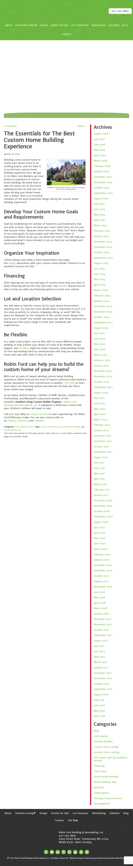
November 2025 (103, 182)
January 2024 (101, 300)
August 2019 (101, 581)
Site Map (73, 820)
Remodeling (98, 25)
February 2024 (102, 295)
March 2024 (101, 290)
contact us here (38, 414)
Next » (82, 126)
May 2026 (99, 149)
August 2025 (101, 198)
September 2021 (103, 451)
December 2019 (103, 565)
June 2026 (99, 144)
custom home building (69, 427)
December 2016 (102, 673)
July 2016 (99, 700)
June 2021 (99, 468)
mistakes (24, 348)
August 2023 (101, 327)
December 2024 (103, 241)
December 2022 (103, 370)
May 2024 (99, 279)
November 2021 (103, 441)
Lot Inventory (80, 25)
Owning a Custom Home (108, 798)
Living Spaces (101, 792)
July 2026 (99, 139)
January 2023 (101, 365)
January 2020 (101, 559)
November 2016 (103, 678)
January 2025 (101, 236)
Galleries (113, 25)
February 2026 (102, 166)
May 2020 (99, 538)
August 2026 (101, 133)
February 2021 (102, 489)
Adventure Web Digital (116, 858)
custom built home (49, 427)
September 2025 (103, 193)
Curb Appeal (101, 736)
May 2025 (99, 214)
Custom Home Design (106, 746)
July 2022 (99, 397)
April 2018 (99, 602)
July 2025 (99, 203)
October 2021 (101, 446)
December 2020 (103, 500)
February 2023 (102, 360)
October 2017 (101, 629)
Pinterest (22, 420)
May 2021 (99, 473)
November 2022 (103, 376)
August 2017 (101, 640)
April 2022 (100, 414)
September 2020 (103, 516)
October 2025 (101, 187)
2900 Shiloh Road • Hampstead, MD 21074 (83, 838)
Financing (99, 765)
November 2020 (103, 505)
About (9, 25)
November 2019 (103, 570)
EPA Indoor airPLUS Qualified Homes (110, 759)
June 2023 (99, 338)
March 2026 (101, 160)
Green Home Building (106, 776)
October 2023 (101, 317)
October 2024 (102, 252)
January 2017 (101, 667)
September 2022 (103, 387)
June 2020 (99, 532)
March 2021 (100, 484)
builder (63, 285)
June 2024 (99, 274)
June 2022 (99, 403)
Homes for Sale (59, 25)
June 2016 (99, 705)
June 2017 (99, 651)
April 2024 (100, 284)
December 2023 (103, 306)
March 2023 (100, 354)
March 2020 (101, 548)
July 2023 (99, 333)
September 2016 (103, 689)
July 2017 (99, 646)
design (12, 263)
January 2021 (101, 495)
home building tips (12, 430)
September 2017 (103, 635)
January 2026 (101, 171)
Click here (69, 382)
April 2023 (100, 349)
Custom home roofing (106, 752)
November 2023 (103, 311)
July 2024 (99, 268)
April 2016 (99, 716)
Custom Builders (103, 741)
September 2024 (103, 257)
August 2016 (101, 694)
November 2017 (103, 624)
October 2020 (102, 511)
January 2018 (101, 613)
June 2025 (99, 209)
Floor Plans (100, 771)
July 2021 (99, 462)
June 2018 (99, 592)
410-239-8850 (120, 10)
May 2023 (99, 344)
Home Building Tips (24, 427)
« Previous (10, 126)
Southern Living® (26, 25)
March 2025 (100, 225)
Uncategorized (102, 803)
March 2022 (101, 419)
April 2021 (99, 478)
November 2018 (103, 586)
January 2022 (101, 430)
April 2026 (100, 155)
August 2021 (101, 457)
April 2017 (99, 656)
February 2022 (102, 424)
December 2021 (102, 435)
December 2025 (103, 176)
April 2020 (100, 543)
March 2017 (100, 662)
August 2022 (101, 392)
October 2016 (101, 683)
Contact (66, 34)
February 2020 (102, 554)
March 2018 (100, 608)
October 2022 (101, 381)
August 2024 (101, 263)
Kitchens (99, 787)
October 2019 (101, 575)
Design (44, 25)
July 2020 (99, 527)
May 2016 (99, 710)
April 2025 (100, 220)
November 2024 (103, 247)
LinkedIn (38, 420)
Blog (125, 25)
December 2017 (102, 619)
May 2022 (99, 408)
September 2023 (103, 322)
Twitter (11, 420)
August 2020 (101, 522)
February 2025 (102, 230)
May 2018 (99, 597)
